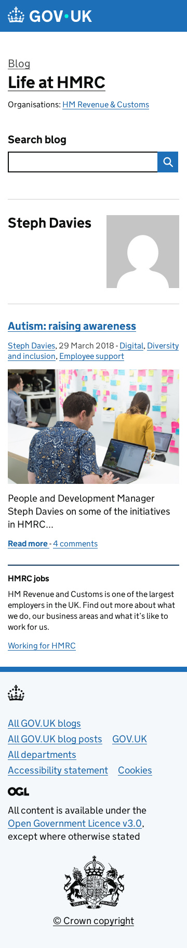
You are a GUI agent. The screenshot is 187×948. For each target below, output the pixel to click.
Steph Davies (31, 346)
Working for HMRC (42, 646)
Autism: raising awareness (72, 326)
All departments (42, 754)
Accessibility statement (58, 770)
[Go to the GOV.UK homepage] (50, 16)
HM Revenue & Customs (105, 104)
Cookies (135, 770)
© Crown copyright (93, 921)
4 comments (75, 543)
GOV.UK (129, 739)
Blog (19, 63)
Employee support (91, 356)
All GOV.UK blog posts (55, 739)
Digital (131, 346)
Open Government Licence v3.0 (75, 823)
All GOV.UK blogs (44, 723)
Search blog (37, 139)
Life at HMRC (56, 82)
